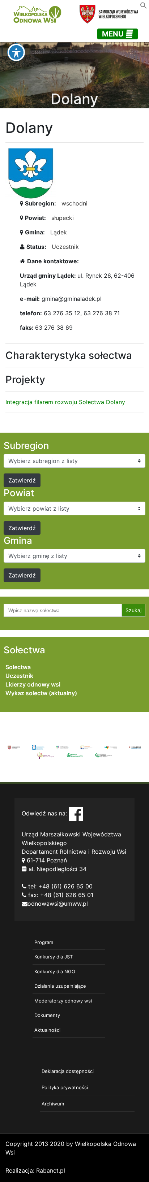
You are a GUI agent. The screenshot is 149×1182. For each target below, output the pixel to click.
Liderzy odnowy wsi (32, 684)
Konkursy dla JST (53, 957)
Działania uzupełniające (60, 986)
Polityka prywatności (65, 1087)
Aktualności (47, 1030)
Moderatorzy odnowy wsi (63, 1001)
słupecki (62, 217)
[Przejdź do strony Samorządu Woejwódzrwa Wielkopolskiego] (14, 747)
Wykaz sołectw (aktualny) (41, 693)
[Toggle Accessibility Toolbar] (16, 52)
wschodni (74, 203)
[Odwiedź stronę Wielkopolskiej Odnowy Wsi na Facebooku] (76, 813)
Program (43, 942)
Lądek (58, 232)
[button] (143, 4)
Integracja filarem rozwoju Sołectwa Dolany (65, 402)
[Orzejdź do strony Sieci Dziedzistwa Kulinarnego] (38, 747)
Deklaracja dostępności (68, 1071)
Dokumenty (47, 1015)
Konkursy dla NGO (54, 971)
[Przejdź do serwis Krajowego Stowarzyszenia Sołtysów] (103, 754)
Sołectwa (18, 667)
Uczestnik (65, 246)
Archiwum (53, 1104)
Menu (113, 34)
